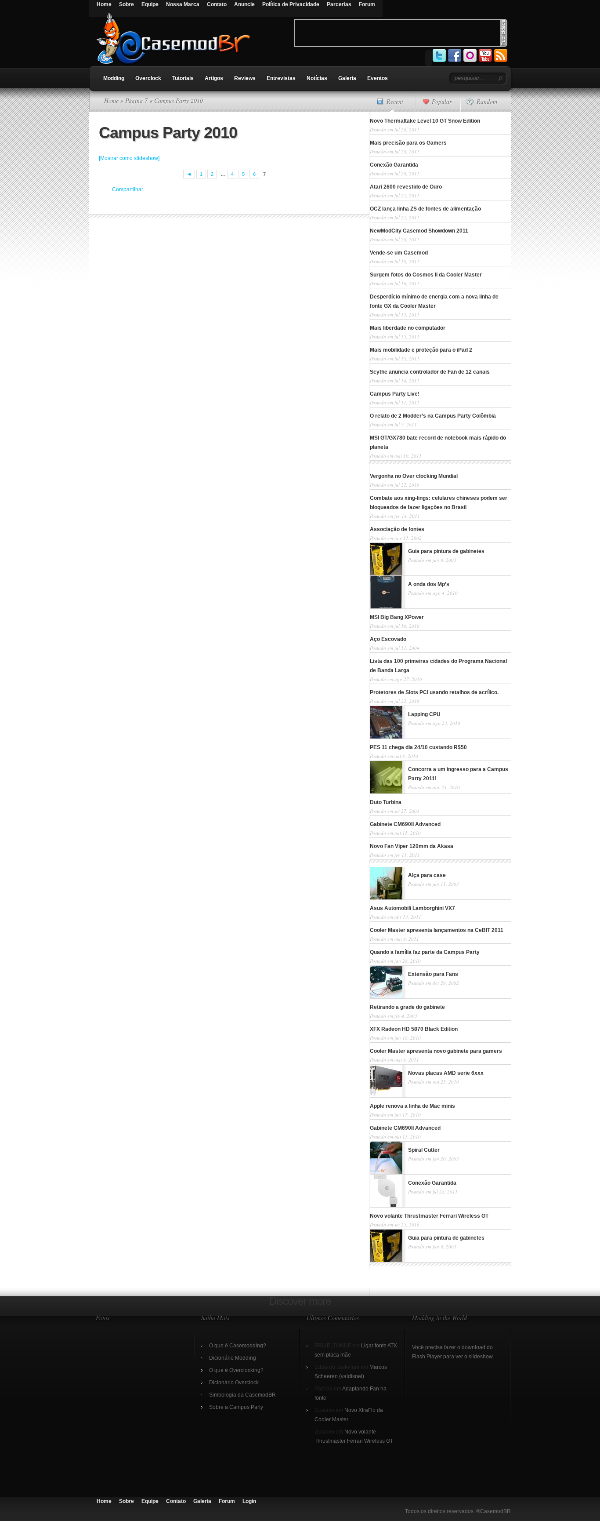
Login (249, 1501)
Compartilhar (127, 189)
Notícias (317, 78)
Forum (367, 4)
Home (104, 4)
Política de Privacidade (290, 4)
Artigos (214, 78)
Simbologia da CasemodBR (242, 1395)
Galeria (347, 78)
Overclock (148, 78)
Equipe (150, 4)
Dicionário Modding (232, 1358)
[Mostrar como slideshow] (129, 158)
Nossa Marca (182, 4)
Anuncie (244, 4)
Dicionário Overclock (234, 1382)
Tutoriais (183, 78)
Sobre (126, 4)
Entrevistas (281, 78)
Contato (217, 4)
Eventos (377, 78)
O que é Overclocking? (236, 1370)
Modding (113, 78)
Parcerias (339, 4)
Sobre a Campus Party (236, 1407)
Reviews (245, 78)
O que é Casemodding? (237, 1346)
